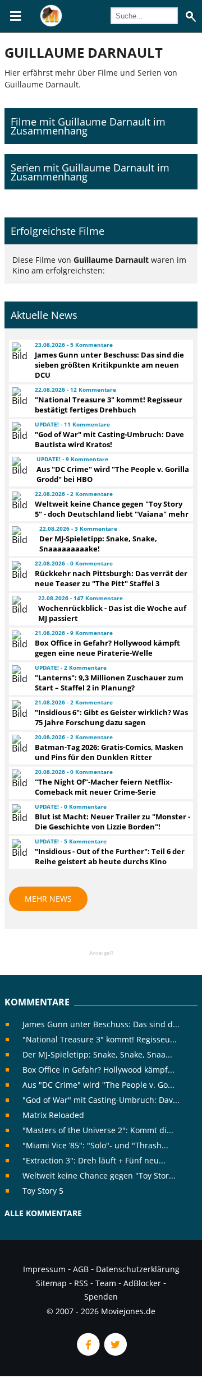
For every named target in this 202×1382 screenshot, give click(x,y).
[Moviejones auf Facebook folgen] (87, 1352)
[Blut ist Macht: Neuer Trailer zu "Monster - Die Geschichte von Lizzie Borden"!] (18, 813)
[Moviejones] (51, 23)
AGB (81, 1269)
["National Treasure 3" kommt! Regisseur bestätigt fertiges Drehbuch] (18, 396)
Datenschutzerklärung (138, 1269)
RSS (81, 1283)
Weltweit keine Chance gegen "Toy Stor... (99, 1175)
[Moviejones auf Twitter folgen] (114, 1352)
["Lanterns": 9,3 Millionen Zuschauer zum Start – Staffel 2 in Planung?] (18, 674)
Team (105, 1283)
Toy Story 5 (42, 1190)
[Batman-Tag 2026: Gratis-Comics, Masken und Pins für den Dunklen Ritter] (18, 744)
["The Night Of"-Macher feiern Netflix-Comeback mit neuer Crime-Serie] (18, 778)
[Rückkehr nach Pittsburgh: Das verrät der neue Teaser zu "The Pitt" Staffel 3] (18, 570)
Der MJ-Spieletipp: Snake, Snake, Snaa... (97, 1054)
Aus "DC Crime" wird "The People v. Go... (98, 1084)
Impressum (44, 1269)
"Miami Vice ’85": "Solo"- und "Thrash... (95, 1145)
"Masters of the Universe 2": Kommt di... (97, 1130)
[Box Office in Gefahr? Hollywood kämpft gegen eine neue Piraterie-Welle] (18, 639)
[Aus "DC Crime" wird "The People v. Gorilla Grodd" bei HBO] (19, 466)
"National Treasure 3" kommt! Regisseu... (99, 1039)
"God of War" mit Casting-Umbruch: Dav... (101, 1100)
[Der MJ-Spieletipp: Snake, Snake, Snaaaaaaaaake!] (20, 535)
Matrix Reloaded (53, 1115)
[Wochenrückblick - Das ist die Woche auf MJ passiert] (20, 605)
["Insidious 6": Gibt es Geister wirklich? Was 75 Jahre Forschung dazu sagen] (18, 709)
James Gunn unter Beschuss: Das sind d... (101, 1024)
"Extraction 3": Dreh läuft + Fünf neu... (94, 1160)
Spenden (101, 1296)
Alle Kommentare (43, 1213)
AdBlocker (142, 1283)
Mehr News (48, 898)
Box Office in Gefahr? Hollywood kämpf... (98, 1069)
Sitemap (51, 1283)
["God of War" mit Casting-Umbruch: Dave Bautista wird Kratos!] (18, 431)
